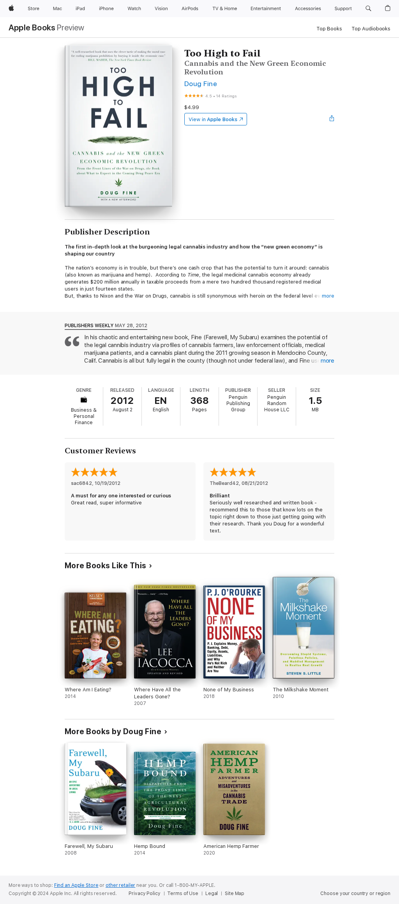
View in (213, 119)
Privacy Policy (144, 893)
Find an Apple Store (76, 885)
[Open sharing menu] (332, 119)
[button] (368, 8)
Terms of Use (182, 893)
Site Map (234, 893)
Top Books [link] (329, 29)
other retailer (120, 885)
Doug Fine (200, 83)
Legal (211, 893)
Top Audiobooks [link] (370, 29)
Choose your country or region (355, 893)
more (328, 296)
